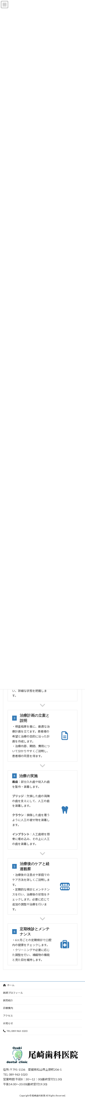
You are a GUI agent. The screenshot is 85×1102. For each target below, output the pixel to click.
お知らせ (8, 1023)
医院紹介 (8, 1000)
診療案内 (8, 1008)
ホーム (10, 985)
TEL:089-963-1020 (17, 1030)
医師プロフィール (13, 992)
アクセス (8, 1015)
